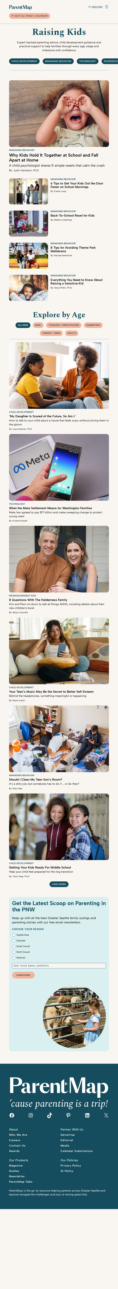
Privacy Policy (71, 1165)
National (20, 957)
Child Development (21, 412)
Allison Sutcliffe (20, 612)
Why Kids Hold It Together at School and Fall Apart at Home (53, 157)
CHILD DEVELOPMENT (24, 61)
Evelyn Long (60, 191)
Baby (38, 325)
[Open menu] (106, 6)
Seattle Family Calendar (31, 16)
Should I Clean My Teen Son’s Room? (35, 779)
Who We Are (18, 1135)
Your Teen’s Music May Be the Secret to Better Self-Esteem (51, 691)
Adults (72, 333)
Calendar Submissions (77, 1151)
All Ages (23, 325)
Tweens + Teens (51, 333)
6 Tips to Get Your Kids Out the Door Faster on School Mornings (77, 185)
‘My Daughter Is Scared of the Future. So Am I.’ (42, 416)
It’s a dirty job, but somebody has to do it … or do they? (44, 784)
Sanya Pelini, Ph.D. (63, 287)
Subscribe (97, 7)
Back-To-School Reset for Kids (73, 215)
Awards (14, 1151)
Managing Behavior (58, 61)
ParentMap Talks (21, 1181)
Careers (15, 1140)
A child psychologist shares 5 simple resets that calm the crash (57, 165)
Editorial (67, 1140)
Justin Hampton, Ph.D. (26, 170)
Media (65, 1145)
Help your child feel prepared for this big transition (41, 871)
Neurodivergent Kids (22, 595)
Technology (87, 61)
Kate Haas (17, 788)
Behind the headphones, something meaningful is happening (47, 696)
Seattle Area (22, 935)
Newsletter (17, 1176)
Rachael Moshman (63, 255)
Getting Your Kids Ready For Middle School (40, 867)
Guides (14, 1171)
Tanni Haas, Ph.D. (21, 876)
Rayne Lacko (19, 700)
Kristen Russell (20, 520)
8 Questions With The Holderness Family (38, 600)
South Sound (23, 946)
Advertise (68, 1135)
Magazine (16, 1165)
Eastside (20, 940)
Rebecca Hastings (63, 220)
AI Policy (67, 1171)
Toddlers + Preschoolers (64, 325)
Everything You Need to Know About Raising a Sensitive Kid (76, 281)
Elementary (93, 325)
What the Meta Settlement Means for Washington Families (50, 508)
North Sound (23, 952)
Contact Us (17, 1145)
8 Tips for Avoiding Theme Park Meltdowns (73, 249)
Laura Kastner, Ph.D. (22, 429)
